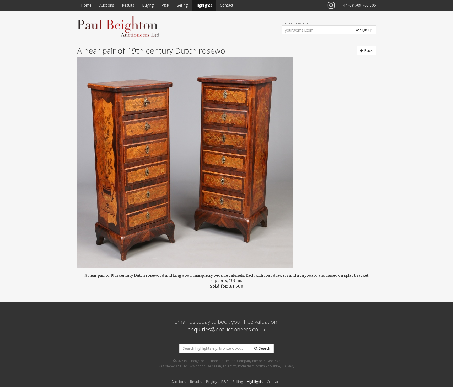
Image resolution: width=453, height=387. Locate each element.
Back (368, 50)
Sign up (366, 29)
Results (128, 5)
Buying (148, 5)
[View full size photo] (226, 162)
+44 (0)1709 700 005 (358, 5)
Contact (226, 5)
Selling (182, 5)
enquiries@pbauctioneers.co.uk (226, 329)
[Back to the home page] (118, 26)
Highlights (204, 5)
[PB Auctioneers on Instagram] (331, 5)
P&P (165, 5)
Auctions (106, 5)
